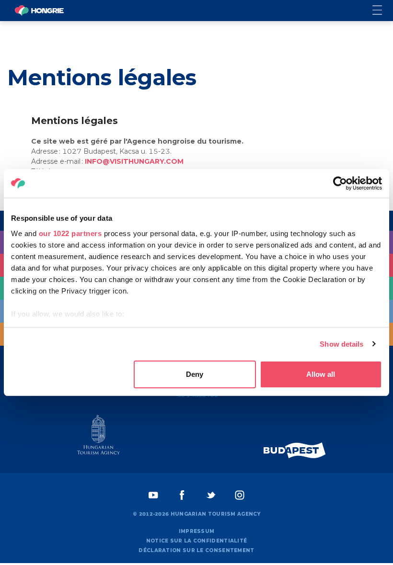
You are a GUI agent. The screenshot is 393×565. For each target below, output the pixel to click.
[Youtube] (153, 495)
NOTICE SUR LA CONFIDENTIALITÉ (196, 541)
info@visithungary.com (134, 161)
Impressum (197, 531)
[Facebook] (182, 495)
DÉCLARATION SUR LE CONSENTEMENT (196, 550)
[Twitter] (211, 495)
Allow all (320, 374)
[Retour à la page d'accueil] (39, 10)
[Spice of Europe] (295, 450)
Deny (194, 374)
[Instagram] (239, 495)
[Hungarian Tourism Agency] (98, 437)
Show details (341, 344)
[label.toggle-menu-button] (382, 10)
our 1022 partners (70, 233)
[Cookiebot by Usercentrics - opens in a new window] (340, 183)
